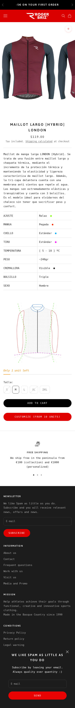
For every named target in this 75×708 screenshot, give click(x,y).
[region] (37, 455)
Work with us (13, 571)
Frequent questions (17, 565)
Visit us (9, 577)
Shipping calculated (38, 141)
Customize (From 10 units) (38, 416)
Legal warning (13, 645)
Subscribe (17, 533)
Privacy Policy (14, 632)
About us (9, 553)
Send (37, 695)
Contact (9, 559)
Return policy (13, 638)
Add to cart (37, 403)
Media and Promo (15, 583)
